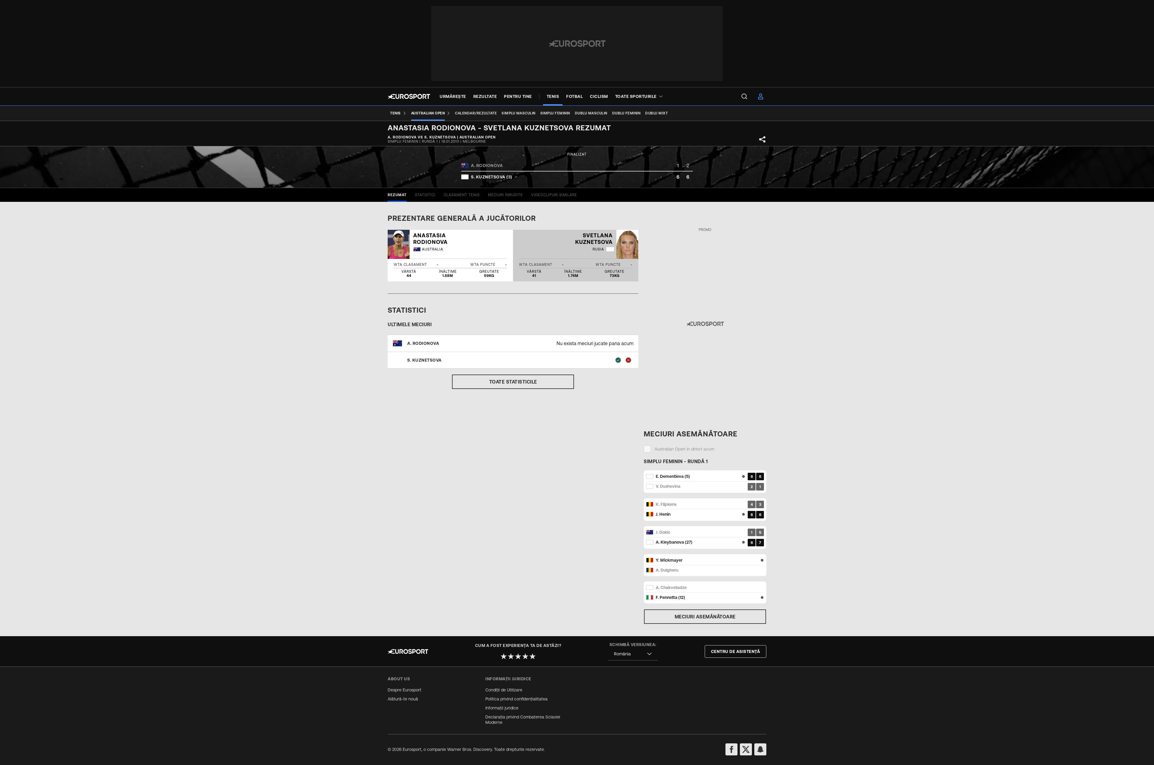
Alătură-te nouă (403, 699)
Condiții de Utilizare (503, 690)
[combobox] (633, 654)
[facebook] (731, 749)
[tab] (397, 195)
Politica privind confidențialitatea (516, 699)
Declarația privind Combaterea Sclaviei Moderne (522, 720)
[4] (525, 656)
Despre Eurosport (404, 690)
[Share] (762, 139)
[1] (503, 656)
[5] (532, 656)
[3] (518, 656)
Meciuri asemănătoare (705, 616)
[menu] (744, 96)
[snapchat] (760, 749)
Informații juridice (501, 708)
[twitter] (746, 749)
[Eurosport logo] (409, 96)
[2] (510, 656)
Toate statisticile (513, 381)
